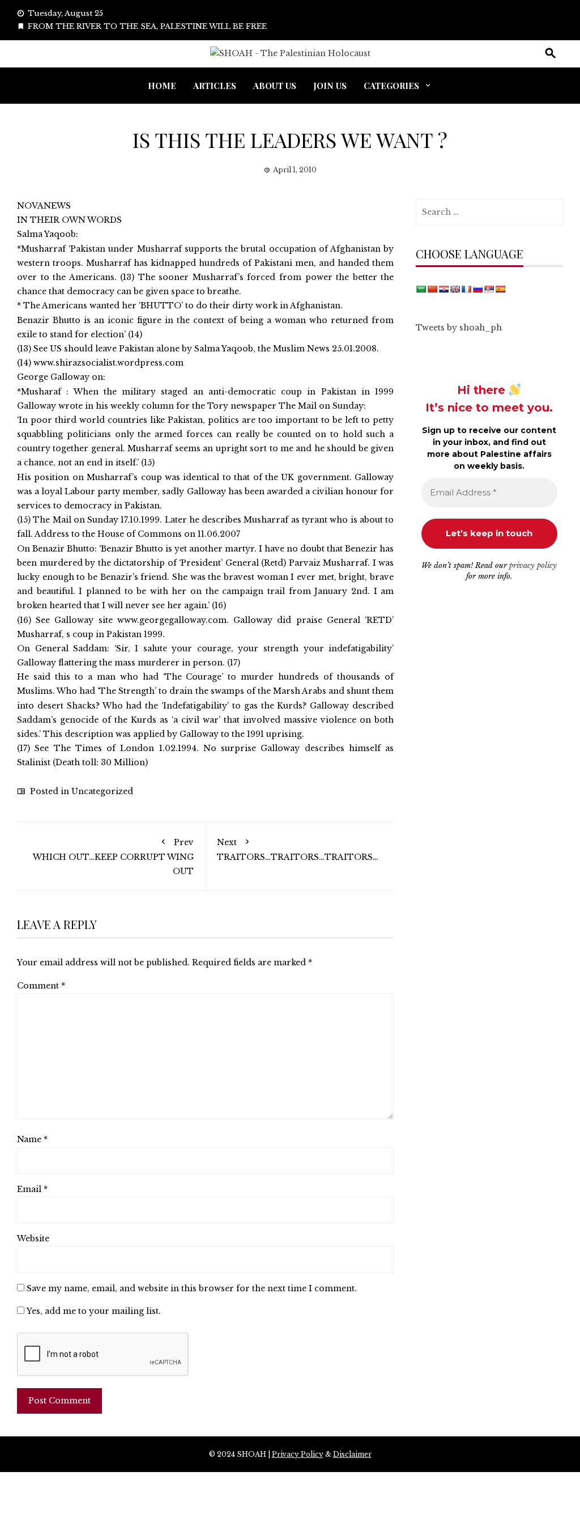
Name (32, 1139)
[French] (466, 289)
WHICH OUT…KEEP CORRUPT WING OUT (113, 856)
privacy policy (533, 565)
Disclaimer (352, 1454)
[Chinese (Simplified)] (432, 289)
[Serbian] (489, 289)
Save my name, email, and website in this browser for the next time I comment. (192, 1288)
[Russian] (477, 289)
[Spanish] (500, 289)
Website (33, 1238)
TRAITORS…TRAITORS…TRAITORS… (297, 849)
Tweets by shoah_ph (459, 328)
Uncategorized (102, 791)
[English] (455, 289)
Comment (41, 986)
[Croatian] (443, 289)
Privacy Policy (297, 1454)
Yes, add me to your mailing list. (92, 1311)
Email (32, 1189)
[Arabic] (421, 289)
